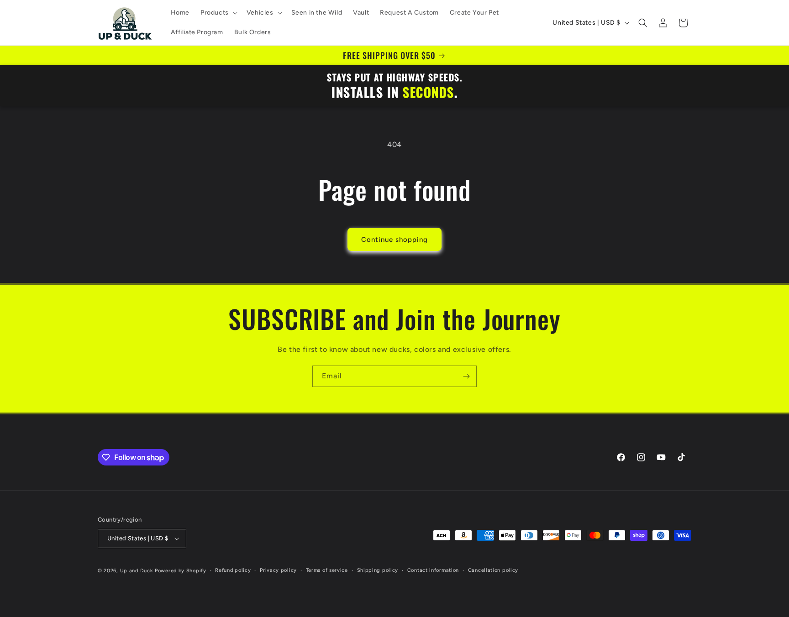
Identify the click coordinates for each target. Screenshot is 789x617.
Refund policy (233, 570)
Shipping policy (378, 570)
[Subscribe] (466, 376)
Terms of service (327, 570)
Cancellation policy (493, 570)
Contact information (433, 570)
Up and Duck (136, 571)
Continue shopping (394, 239)
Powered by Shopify (180, 571)
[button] (218, 12)
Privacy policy (278, 570)
